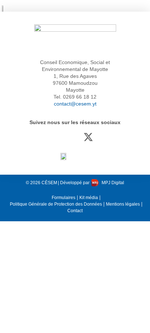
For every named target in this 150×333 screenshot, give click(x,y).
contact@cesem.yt (75, 104)
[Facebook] (62, 137)
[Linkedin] (75, 137)
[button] (143, 9)
